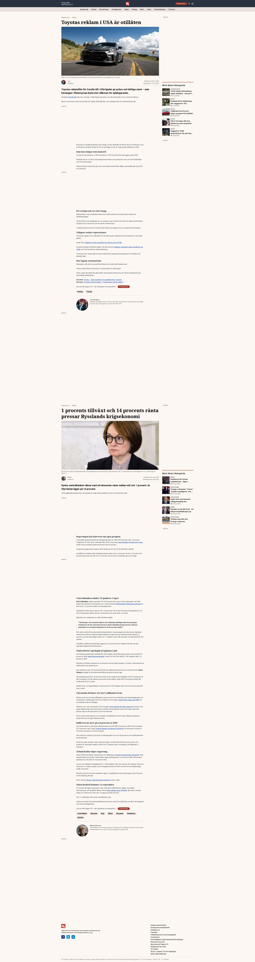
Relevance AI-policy (158, 942)
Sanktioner (131, 813)
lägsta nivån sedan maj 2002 (128, 700)
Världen (93, 9)
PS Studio (172, 9)
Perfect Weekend (159, 9)
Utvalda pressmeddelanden (160, 928)
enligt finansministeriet (96, 656)
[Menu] (192, 3)
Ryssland (119, 813)
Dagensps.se (65, 17)
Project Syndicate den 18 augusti (127, 755)
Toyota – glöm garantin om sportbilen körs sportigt (102, 280)
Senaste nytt (84, 9)
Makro (74, 405)
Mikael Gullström (95, 825)
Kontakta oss (155, 930)
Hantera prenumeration (158, 925)
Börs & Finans (104, 9)
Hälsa (149, 9)
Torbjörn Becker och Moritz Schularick (109, 729)
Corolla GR (72, 97)
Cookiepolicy (155, 937)
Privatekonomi (116, 9)
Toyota (89, 292)
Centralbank (82, 813)
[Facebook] (63, 937)
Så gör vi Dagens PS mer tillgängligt (163, 951)
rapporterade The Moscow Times (130, 542)
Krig (102, 813)
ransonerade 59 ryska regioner (121, 707)
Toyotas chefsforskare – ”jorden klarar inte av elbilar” (103, 282)
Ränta (110, 813)
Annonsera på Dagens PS (159, 944)
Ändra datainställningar (158, 954)
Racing (80, 292)
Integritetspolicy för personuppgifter (163, 935)
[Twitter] (68, 937)
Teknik (127, 9)
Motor (142, 9)
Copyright (154, 932)
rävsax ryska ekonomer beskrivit (98, 780)
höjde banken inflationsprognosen (128, 604)
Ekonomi (94, 813)
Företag (134, 9)
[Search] (189, 3)
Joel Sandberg (95, 300)
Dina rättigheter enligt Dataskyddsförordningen (167, 939)
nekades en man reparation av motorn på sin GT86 (103, 243)
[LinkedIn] (73, 937)
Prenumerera (181, 3)
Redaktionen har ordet (158, 947)
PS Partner (154, 949)
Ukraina (80, 817)
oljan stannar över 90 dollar (117, 790)
